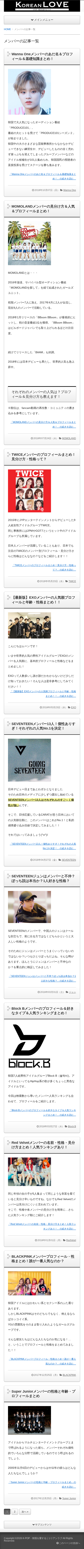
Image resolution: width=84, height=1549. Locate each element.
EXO (73, 707)
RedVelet (71, 1240)
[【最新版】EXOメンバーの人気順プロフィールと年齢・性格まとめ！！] (29, 641)
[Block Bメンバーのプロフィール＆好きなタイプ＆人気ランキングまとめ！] (29, 1071)
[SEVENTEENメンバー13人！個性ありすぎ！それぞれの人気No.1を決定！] (29, 784)
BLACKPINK (69, 1375)
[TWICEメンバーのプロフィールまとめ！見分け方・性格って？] (29, 515)
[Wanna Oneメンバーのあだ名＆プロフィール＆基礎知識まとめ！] (29, 117)
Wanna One (69, 190)
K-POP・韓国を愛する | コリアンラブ (42, 1538)
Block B (72, 1126)
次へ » (25, 1511)
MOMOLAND (69, 438)
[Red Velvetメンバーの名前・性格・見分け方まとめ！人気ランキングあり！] (29, 1189)
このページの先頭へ (69, 1543)
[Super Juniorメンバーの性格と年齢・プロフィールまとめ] (29, 1437)
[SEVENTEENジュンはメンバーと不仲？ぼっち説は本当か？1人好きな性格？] (29, 926)
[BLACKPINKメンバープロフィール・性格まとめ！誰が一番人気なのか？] (29, 1298)
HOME (7, 29)
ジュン (72, 992)
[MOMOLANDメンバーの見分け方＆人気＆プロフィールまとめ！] (29, 268)
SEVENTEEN (69, 860)
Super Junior (69, 1498)
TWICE (72, 581)
